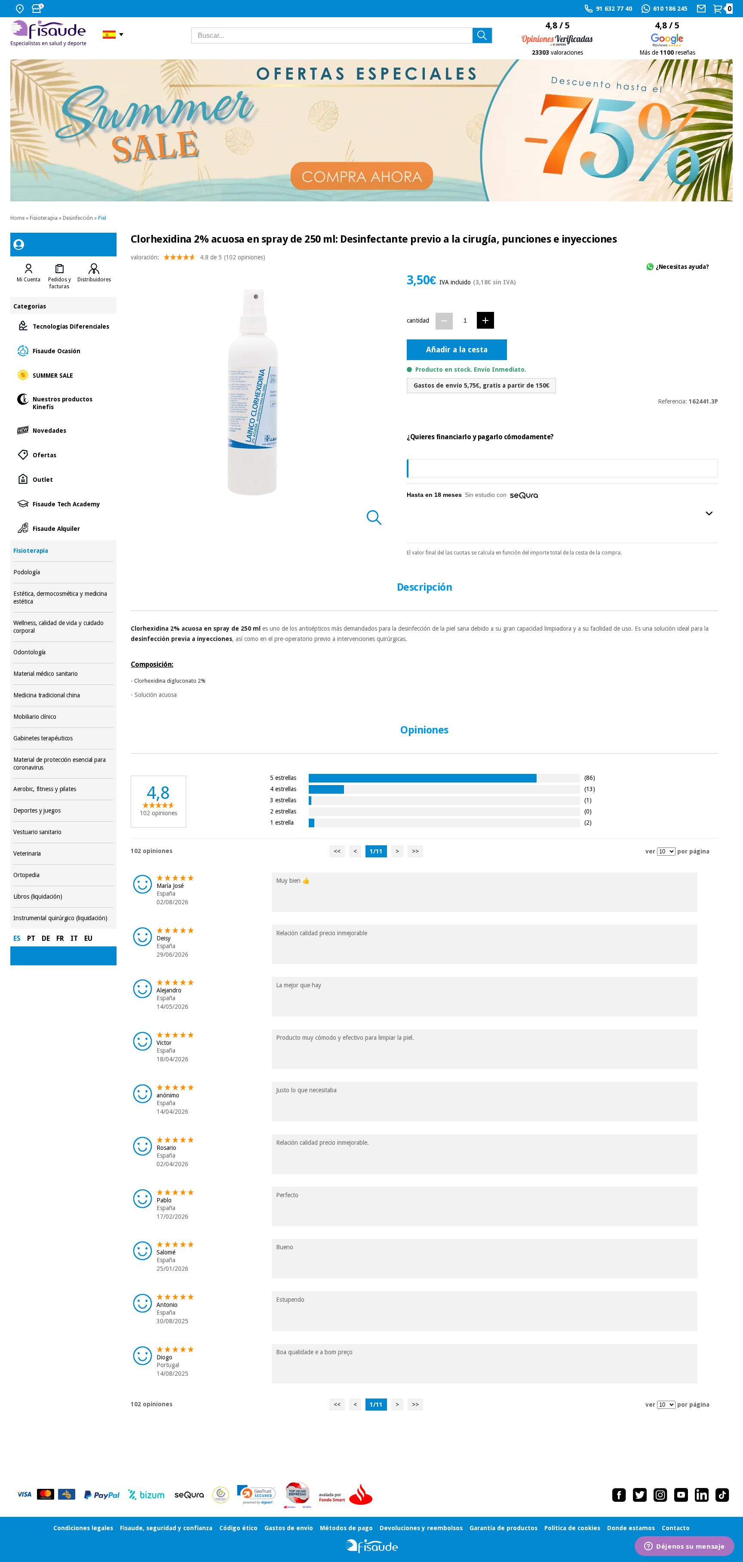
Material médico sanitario (63, 673)
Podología (63, 572)
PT (31, 938)
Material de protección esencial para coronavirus (63, 763)
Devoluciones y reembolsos (421, 1528)
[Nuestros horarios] (38, 8)
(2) (588, 822)
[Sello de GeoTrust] (256, 1495)
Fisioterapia (44, 218)
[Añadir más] (485, 320)
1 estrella (282, 822)
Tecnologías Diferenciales (63, 326)
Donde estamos (631, 1528)
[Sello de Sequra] (189, 1494)
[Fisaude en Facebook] (619, 1495)
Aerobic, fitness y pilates (63, 789)
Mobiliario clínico (63, 716)
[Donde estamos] (21, 8)
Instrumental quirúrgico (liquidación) (63, 918)
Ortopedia (63, 875)
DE (46, 938)
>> (415, 851)
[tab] (28, 276)
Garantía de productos (503, 1528)
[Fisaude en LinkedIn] (702, 1495)
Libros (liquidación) (63, 896)
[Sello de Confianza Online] (221, 1494)
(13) (589, 789)
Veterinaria (63, 853)
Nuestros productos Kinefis (63, 402)
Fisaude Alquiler (63, 528)
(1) (588, 800)
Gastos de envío (288, 1528)
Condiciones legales (83, 1528)
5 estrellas (283, 777)
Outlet (63, 479)
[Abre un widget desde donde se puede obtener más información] (684, 1547)
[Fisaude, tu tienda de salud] (50, 35)
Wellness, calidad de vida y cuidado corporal (63, 627)
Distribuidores (94, 280)
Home (17, 218)
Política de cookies (572, 1528)
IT (74, 938)
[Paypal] (102, 1495)
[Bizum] (146, 1495)
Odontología (63, 652)
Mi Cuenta (28, 280)
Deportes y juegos (63, 810)
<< (337, 851)
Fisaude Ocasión (63, 350)
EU (88, 938)
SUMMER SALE (63, 375)
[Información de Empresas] (297, 1495)
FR (60, 938)
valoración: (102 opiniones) (198, 257)
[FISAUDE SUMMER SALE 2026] (371, 130)
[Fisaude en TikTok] (722, 1495)
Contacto (676, 1528)
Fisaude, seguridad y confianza (166, 1528)
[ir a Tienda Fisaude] (371, 1546)
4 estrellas (283, 789)
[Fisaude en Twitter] (640, 1495)
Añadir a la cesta (457, 349)
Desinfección (78, 218)
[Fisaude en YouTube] (681, 1495)
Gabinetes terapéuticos (63, 738)
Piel (102, 218)
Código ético (238, 1528)
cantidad (418, 320)
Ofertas (63, 454)
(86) (589, 777)
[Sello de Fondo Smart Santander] (348, 1495)
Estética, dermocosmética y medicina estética (63, 597)
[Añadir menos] (444, 321)
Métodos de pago (346, 1528)
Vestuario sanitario (63, 832)
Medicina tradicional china (63, 695)
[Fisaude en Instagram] (660, 1495)
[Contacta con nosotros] (702, 8)
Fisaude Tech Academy (63, 503)
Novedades (63, 430)
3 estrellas (283, 800)
